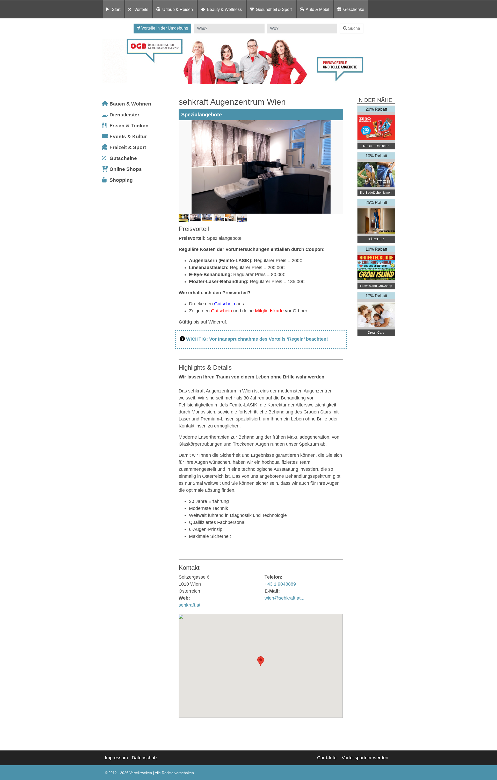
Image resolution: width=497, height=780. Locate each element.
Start (116, 9)
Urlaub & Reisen (177, 9)
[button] (260, 661)
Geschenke (353, 9)
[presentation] (183, 167)
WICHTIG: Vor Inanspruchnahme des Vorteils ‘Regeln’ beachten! (257, 339)
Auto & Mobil (317, 9)
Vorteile (141, 9)
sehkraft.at (189, 605)
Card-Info (327, 757)
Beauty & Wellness (224, 9)
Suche (354, 28)
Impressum (116, 757)
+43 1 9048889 (280, 584)
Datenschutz (145, 757)
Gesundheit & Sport (274, 9)
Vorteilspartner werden (365, 757)
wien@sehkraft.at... (284, 598)
